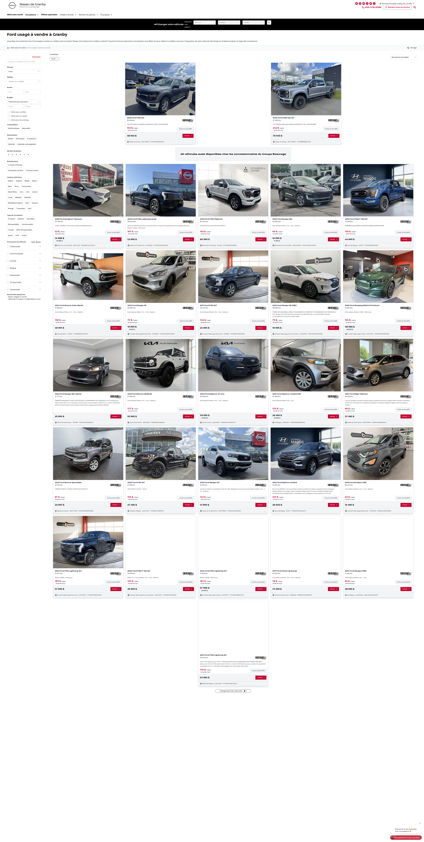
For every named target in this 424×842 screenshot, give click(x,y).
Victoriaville (15, 290)
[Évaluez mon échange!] (269, 22)
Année (9, 87)
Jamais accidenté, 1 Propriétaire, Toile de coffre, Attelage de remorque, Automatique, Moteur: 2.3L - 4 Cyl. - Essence (232, 490)
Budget (10, 97)
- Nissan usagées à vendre (17, 297)
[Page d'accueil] (8, 48)
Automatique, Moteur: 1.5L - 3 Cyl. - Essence (286, 226)
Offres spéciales (49, 14)
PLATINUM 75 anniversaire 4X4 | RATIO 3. (213, 226)
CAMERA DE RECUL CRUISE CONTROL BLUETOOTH (71, 489)
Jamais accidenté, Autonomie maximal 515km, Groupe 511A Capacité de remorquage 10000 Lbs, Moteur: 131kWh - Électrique (158, 227)
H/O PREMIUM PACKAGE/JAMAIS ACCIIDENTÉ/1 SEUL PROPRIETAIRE (294, 124)
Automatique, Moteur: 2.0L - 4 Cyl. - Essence (359, 489)
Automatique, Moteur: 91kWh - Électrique (358, 312)
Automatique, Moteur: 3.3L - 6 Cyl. (283, 400)
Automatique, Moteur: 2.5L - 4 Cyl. (355, 577)
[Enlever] (56, 58)
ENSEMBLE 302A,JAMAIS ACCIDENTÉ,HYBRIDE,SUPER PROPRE (364, 226)
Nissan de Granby (33, 4)
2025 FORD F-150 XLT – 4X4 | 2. (137, 489)
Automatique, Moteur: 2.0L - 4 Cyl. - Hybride (286, 577)
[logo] (12, 5)
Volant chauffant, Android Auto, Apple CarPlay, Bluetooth (73, 226)
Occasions (31, 15)
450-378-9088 (373, 7)
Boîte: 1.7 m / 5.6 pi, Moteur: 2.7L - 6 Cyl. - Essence (143, 577)
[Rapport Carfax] (188, 120)
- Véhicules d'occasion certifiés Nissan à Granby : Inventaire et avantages (34, 299)
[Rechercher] (415, 7)
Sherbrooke (15, 275)
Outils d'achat (67, 15)
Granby (13, 261)
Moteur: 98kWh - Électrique (63, 577)
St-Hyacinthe (15, 282)
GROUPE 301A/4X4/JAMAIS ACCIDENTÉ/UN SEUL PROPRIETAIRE (147, 124)
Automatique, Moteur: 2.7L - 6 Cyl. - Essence (69, 312)
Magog (13, 268)
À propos (105, 15)
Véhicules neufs (15, 14)
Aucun (38, 242)
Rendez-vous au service (399, 7)
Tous (33, 242)
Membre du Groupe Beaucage (29, 7)
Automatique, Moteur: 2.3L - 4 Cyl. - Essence (214, 400)
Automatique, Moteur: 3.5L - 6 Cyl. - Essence (214, 312)
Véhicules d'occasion (18, 48)
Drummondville (16, 254)
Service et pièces (87, 15)
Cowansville (15, 247)
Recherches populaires (16, 294)
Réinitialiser (36, 57)
